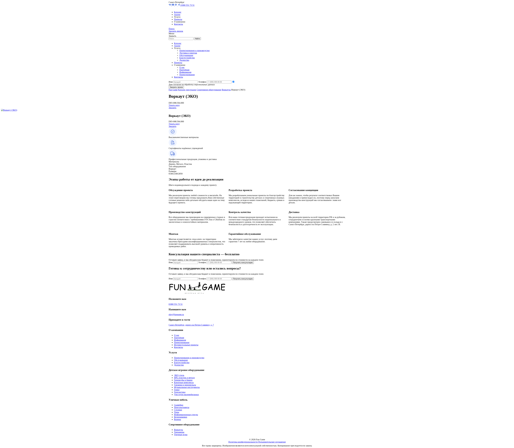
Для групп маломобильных (186, 394)
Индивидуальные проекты (186, 345)
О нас (182, 67)
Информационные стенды (186, 414)
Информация (185, 72)
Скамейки (178, 405)
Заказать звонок (176, 31)
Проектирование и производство (194, 50)
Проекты (178, 19)
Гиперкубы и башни (183, 380)
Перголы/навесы (181, 407)
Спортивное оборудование (209, 90)
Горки (176, 390)
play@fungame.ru (176, 314)
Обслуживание (186, 55)
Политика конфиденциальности (243, 442)
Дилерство (184, 60)
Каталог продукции (187, 90)
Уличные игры (180, 434)
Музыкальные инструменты (187, 387)
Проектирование (187, 74)
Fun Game (173, 90)
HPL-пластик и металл (184, 378)
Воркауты (226, 90)
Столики (178, 410)
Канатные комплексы (184, 382)
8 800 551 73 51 (187, 5)
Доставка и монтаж (188, 53)
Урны (176, 412)
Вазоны (177, 419)
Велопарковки (180, 417)
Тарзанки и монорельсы (185, 385)
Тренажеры (179, 432)
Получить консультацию (243, 263)
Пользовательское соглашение (272, 442)
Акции (177, 14)
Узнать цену (174, 105)
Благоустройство (187, 58)
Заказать (172, 108)
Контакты (178, 24)
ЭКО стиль (179, 375)
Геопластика (179, 392)
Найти (197, 39)
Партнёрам (184, 70)
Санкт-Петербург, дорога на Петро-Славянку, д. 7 (191, 325)
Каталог (177, 12)
